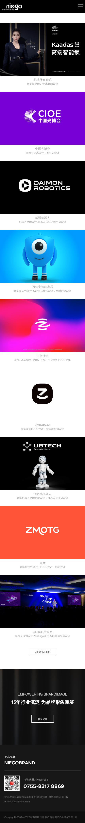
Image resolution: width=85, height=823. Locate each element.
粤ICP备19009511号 (66, 817)
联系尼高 (42, 719)
